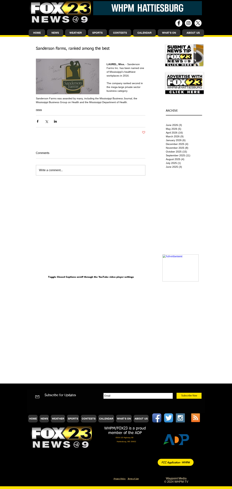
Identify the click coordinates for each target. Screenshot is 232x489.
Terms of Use (133, 479)
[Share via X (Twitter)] (46, 121)
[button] (55, 32)
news (39, 109)
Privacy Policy (119, 479)
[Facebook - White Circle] (178, 23)
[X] (198, 23)
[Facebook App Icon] (156, 417)
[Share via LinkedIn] (55, 121)
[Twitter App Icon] (168, 417)
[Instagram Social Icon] (180, 417)
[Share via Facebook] (37, 121)
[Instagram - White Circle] (188, 23)
